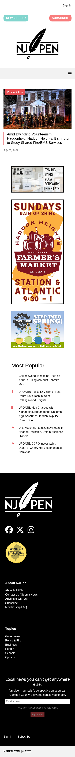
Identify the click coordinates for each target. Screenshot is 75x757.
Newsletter (16, 18)
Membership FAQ (16, 607)
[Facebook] (9, 532)
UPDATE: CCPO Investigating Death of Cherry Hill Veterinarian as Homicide (40, 447)
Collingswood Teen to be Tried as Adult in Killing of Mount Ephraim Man (39, 380)
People (9, 648)
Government (12, 636)
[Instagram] (31, 532)
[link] (37, 179)
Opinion (10, 657)
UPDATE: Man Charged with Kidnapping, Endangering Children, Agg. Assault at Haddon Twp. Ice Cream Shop (40, 414)
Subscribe (60, 18)
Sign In (67, 5)
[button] (37, 44)
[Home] (31, 504)
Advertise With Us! (16, 598)
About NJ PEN (14, 590)
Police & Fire (13, 640)
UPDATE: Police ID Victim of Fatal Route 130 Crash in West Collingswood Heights (40, 396)
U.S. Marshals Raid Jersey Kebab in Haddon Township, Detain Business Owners (41, 432)
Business (11, 644)
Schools (10, 653)
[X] (20, 532)
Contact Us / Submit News (21, 594)
